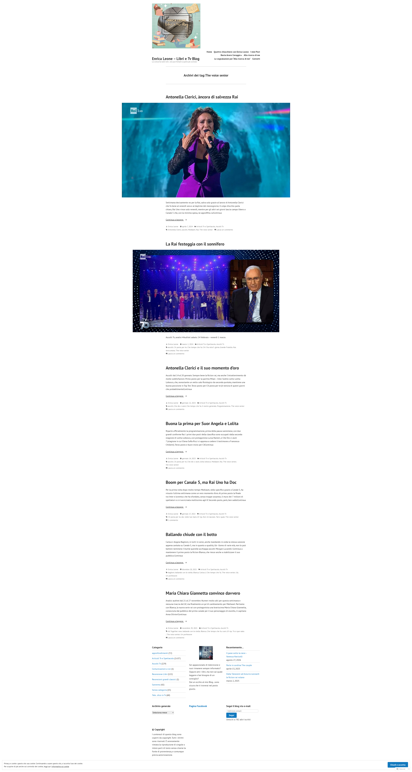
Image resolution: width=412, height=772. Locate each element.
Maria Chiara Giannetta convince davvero (203, 593)
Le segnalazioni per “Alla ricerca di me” (232, 59)
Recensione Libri (159, 674)
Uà (237, 572)
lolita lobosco (205, 461)
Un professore (171, 575)
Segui (231, 715)
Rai (197, 229)
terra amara (170, 350)
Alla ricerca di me (252, 55)
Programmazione (223, 406)
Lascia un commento (225, 229)
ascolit (170, 347)
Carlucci (202, 572)
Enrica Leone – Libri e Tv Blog (175, 58)
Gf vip (199, 517)
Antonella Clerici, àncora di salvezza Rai (202, 97)
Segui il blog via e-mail (238, 706)
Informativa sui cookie (60, 766)
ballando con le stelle (183, 572)
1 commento (173, 520)
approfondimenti (160, 653)
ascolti (184, 229)
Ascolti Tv (220, 226)
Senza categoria (159, 690)
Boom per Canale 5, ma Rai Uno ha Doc (201, 482)
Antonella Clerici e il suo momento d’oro (202, 368)
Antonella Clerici (174, 229)
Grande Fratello (226, 347)
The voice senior (206, 229)
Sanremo (156, 684)
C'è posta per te (180, 347)
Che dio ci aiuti (180, 406)
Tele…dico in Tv (159, 695)
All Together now (175, 631)
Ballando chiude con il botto (191, 534)
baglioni (171, 572)
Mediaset (191, 229)
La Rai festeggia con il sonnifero (195, 244)
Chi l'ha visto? (208, 347)
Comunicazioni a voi (161, 668)
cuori (224, 631)
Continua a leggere (175, 219)
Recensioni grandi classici (164, 679)
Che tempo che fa (194, 347)
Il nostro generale (209, 406)
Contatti (256, 59)
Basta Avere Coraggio (231, 55)
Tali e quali (220, 517)
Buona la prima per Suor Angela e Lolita (202, 423)
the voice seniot (172, 465)
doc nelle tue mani (188, 517)
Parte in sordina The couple (239, 665)
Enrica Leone (173, 226)
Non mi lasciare (209, 517)
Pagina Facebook (198, 706)
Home (209, 52)
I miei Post (255, 52)
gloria (217, 347)
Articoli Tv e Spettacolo (205, 226)
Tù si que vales (238, 631)
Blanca (196, 572)
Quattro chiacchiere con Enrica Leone (231, 52)
